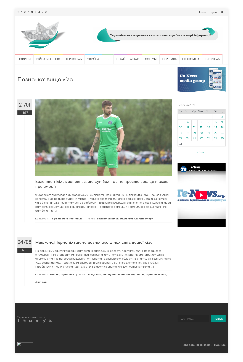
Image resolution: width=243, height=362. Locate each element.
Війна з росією (48, 59)
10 (180, 127)
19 (194, 133)
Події (120, 59)
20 (201, 133)
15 (216, 127)
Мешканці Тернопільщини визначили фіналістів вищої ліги (94, 243)
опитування (111, 274)
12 (194, 127)
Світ (108, 59)
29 (215, 138)
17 (180, 133)
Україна (93, 59)
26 (194, 138)
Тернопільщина (156, 274)
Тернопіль (74, 59)
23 (222, 133)
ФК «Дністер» (143, 218)
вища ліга (126, 218)
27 (201, 138)
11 (188, 127)
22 (215, 133)
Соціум (151, 59)
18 (187, 133)
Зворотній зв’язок (196, 345)
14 (208, 127)
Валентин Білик (107, 218)
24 (180, 138)
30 (222, 138)
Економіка (190, 59)
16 (222, 127)
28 (208, 138)
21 (209, 133)
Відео (213, 12)
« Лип (200, 152)
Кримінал (212, 59)
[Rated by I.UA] (25, 344)
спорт (125, 274)
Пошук (218, 318)
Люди (134, 59)
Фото (202, 12)
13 (201, 127)
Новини (24, 59)
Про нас (220, 345)
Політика (169, 59)
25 (187, 138)
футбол (41, 282)
